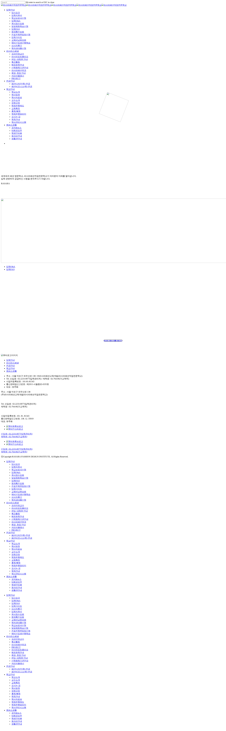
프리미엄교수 (18, 505)
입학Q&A (10, 267)
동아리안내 (17, 587)
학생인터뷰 (17, 585)
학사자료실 (17, 549)
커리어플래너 (18, 527)
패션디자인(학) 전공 (21, 535)
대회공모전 (17, 582)
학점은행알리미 (19, 565)
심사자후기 (17, 497)
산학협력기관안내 (20, 519)
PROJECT (16, 530)
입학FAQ (10, 269)
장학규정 (16, 554)
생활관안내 (17, 590)
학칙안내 (16, 571)
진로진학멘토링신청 (21, 486)
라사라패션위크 (19, 522)
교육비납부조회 (19, 492)
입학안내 (10, 360)
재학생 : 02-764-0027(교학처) (14, 436)
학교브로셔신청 (19, 470)
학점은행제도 (18, 557)
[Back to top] (2, 729)
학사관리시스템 (19, 574)
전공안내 (10, 366)
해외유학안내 (18, 516)
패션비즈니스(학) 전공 (22, 538)
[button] (113, 340)
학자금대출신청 (19, 500)
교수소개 (16, 552)
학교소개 (16, 543)
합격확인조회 (18, 483)
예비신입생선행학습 (21, 494)
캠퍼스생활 (11, 371)
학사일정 (16, 546)
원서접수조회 (18, 475)
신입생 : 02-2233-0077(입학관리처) (16, 434)
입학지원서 (17, 467)
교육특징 (16, 560)
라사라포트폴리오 (20, 508)
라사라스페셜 (12, 363)
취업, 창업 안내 (19, 525)
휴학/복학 (16, 563)
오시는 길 (16, 568)
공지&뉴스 (16, 579)
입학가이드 (17, 489)
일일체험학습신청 (20, 478)
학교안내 (10, 368)
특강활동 (16, 514)
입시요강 (16, 464)
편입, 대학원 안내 (20, 511)
